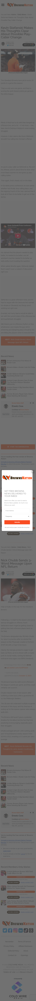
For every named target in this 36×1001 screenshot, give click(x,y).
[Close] (32, 471)
